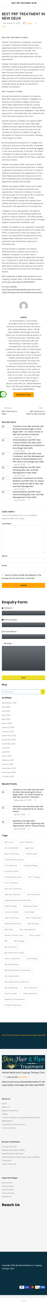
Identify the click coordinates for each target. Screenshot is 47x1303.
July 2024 (6, 711)
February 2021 (8, 760)
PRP (4, 27)
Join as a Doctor (9, 1128)
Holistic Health (11, 906)
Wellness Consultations (15, 999)
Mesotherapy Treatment (13, 1153)
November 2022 (9, 739)
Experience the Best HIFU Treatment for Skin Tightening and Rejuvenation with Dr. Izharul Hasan (29, 823)
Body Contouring (12, 854)
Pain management (27, 929)
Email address (11, 631)
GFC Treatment (11, 883)
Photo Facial (35, 935)
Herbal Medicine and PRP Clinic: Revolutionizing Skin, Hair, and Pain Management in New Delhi (28, 495)
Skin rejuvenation (12, 976)
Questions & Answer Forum (14, 1124)
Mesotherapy (33, 923)
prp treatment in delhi (14, 953)
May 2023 (6, 715)
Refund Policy (8, 1189)
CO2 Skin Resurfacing (14, 859)
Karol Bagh (29, 912)
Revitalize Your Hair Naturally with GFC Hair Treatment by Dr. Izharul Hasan (28, 809)
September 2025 (9, 703)
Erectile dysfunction (13, 877)
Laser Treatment (12, 918)
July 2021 (5, 748)
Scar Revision (32, 958)
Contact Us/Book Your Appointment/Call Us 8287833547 (21, 1119)
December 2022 (9, 735)
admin (29, 23)
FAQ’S (4, 1103)
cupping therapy (30, 865)
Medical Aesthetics (13, 923)
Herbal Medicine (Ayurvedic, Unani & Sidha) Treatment (21, 1159)
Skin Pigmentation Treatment (17, 970)
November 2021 (8, 744)
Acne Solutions (26, 842)
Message (8, 643)
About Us (6, 1107)
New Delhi (9, 929)
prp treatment (11, 947)
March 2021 (7, 756)
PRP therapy (19, 941)
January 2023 (8, 731)
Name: (5, 556)
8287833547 (23, 1077)
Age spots (29, 848)
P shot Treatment (12, 958)
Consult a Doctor (9, 1146)
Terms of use (8, 1193)
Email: (4, 565)
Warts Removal (30, 993)
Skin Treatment (30, 987)
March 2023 (7, 723)
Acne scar (9, 842)
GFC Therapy (34, 877)
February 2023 (8, 727)
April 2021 (6, 752)
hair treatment (33, 894)
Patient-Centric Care (14, 935)
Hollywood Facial (30, 906)
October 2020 (8, 776)
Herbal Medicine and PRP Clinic (18, 900)
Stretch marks (11, 993)
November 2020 (9, 772)
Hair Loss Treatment (13, 888)
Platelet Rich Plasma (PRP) (13, 1150)
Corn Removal (11, 865)
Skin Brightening (11, 964)
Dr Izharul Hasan (11, 871)
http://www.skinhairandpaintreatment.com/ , (21, 289)
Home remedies (12, 912)
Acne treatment (12, 848)
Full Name (9, 608)
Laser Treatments (33, 918)
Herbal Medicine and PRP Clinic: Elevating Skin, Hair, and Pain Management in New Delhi (27, 470)
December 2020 (9, 768)
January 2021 (7, 764)
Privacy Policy (8, 1186)
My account (7, 1182)
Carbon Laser (31, 854)
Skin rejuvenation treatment (17, 982)
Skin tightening (11, 987)
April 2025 (6, 707)
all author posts (23, 394)
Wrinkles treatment (13, 1005)
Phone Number (11, 620)
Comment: (7, 523)
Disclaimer (6, 1196)
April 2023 (6, 719)
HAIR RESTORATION (12, 894)
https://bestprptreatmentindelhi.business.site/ (22, 292)
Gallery (5, 1114)
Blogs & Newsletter (10, 1110)
